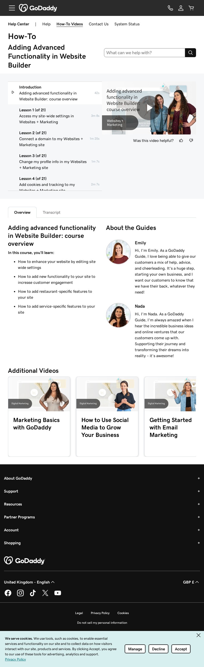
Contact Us (98, 24)
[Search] (190, 52)
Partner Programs (19, 517)
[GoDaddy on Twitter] (45, 595)
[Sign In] (181, 8)
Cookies (123, 613)
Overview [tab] (22, 212)
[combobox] (144, 52)
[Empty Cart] (191, 7)
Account (11, 530)
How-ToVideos (69, 24)
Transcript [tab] (51, 212)
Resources (13, 504)
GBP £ (188, 582)
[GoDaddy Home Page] (24, 560)
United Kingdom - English (27, 582)
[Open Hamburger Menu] (10, 8)
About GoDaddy (18, 478)
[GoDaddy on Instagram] (20, 595)
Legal (79, 613)
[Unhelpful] (191, 140)
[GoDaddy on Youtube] (58, 595)
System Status (127, 24)
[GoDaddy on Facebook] (8, 595)
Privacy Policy (100, 613)
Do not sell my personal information (102, 622)
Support (11, 491)
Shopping (12, 543)
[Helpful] (181, 140)
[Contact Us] (170, 8)
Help (46, 24)
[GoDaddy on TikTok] (33, 595)
